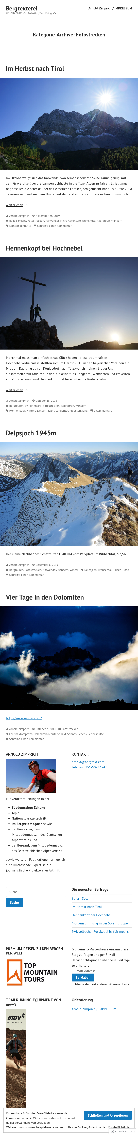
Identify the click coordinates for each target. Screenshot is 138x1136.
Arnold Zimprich (19, 216)
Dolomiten (40, 734)
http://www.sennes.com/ (24, 718)
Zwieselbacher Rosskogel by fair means (100, 931)
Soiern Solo (80, 898)
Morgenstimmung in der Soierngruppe (100, 923)
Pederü (82, 734)
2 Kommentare (103, 410)
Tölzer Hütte (121, 570)
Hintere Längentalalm (40, 410)
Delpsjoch (90, 570)
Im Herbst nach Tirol (35, 68)
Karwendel (52, 221)
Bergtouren (16, 406)
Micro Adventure (70, 221)
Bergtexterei (22, 8)
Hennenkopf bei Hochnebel (44, 248)
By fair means (17, 221)
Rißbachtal (105, 570)
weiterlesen (14, 205)
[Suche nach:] (36, 892)
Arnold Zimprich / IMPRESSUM (110, 8)
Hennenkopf (17, 410)
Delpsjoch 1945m (31, 432)
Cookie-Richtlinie (118, 1127)
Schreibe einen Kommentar (54, 226)
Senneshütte (96, 734)
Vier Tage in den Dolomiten (45, 597)
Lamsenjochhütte (20, 226)
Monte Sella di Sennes (62, 734)
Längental (62, 410)
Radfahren (103, 221)
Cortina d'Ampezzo (20, 734)
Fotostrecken (35, 221)
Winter (74, 570)
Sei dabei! (83, 977)
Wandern (116, 221)
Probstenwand (79, 410)
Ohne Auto (88, 221)
